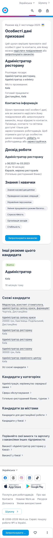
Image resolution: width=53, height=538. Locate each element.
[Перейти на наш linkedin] (29, 478)
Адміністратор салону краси (19, 317)
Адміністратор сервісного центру (21, 357)
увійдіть (31, 137)
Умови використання (29, 503)
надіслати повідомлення (28, 50)
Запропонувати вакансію (17, 532)
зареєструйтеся (36, 141)
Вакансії (11, 455)
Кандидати (23, 414)
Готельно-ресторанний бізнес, (24, 398)
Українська (8, 470)
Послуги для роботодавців (17, 494)
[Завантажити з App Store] (12, 486)
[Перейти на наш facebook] (5, 478)
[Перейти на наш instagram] (21, 478)
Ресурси (42, 498)
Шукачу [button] (9, 511)
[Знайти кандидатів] (32, 11)
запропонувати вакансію (19, 54)
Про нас (41, 494)
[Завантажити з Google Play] (35, 486)
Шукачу (42, 2)
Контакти (7, 498)
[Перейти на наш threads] (13, 478)
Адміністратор (18, 272)
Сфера (15, 392)
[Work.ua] (5, 10)
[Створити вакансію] (40, 11)
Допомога (8, 503)
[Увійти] (47, 11)
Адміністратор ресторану (17, 330)
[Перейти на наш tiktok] (37, 478)
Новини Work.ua (25, 498)
